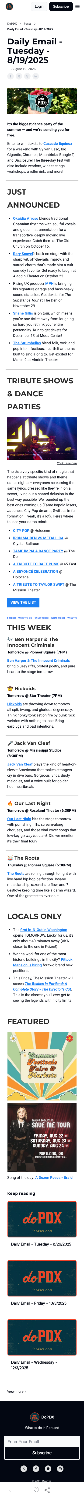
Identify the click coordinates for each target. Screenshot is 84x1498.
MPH (49, 283)
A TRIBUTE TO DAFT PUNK (36, 564)
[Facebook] (48, 1469)
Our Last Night (19, 819)
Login (39, 6)
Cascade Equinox (57, 143)
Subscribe (61, 6)
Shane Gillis (23, 313)
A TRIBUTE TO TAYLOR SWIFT (38, 584)
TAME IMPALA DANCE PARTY (38, 551)
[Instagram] (60, 1469)
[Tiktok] (36, 1469)
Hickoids (14, 704)
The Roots (15, 873)
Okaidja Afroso (25, 218)
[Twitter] (24, 1469)
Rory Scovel (23, 254)
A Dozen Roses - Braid (54, 1177)
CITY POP (21, 530)
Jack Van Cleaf (20, 764)
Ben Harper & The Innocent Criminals (38, 660)
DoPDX (12, 24)
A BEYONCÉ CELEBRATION (35, 571)
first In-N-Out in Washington (43, 930)
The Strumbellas (27, 343)
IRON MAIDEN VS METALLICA (38, 538)
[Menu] (77, 5)
